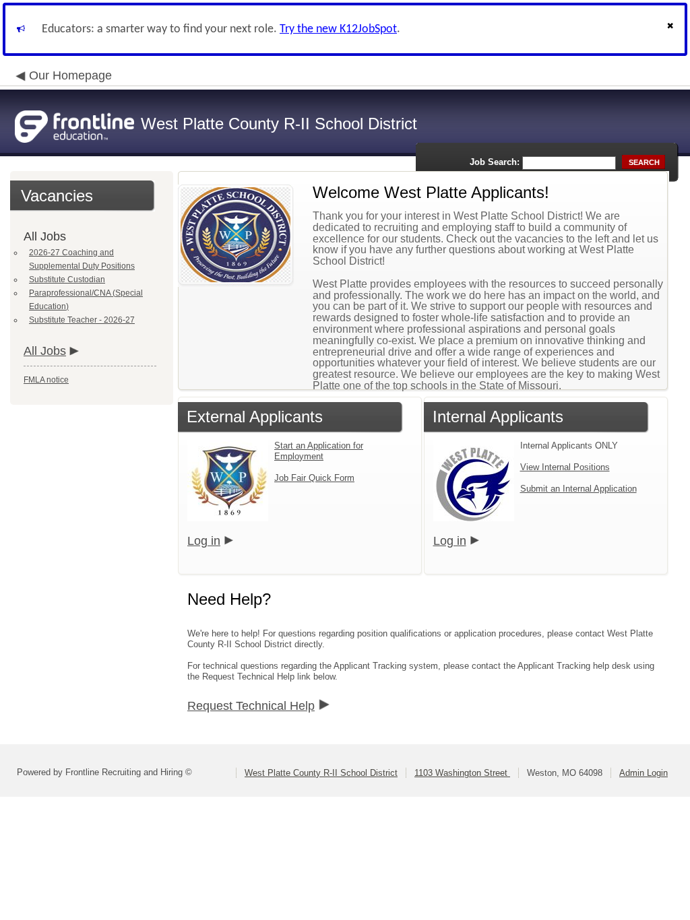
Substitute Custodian (67, 279)
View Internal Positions (565, 467)
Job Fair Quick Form (314, 478)
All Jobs (45, 351)
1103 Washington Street (462, 773)
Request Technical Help (251, 706)
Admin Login (643, 773)
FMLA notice (46, 380)
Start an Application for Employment (318, 450)
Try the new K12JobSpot (338, 29)
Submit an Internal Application (578, 489)
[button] (672, 29)
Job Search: (495, 162)
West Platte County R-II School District (321, 773)
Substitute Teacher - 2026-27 (82, 320)
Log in (203, 541)
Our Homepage (70, 75)
